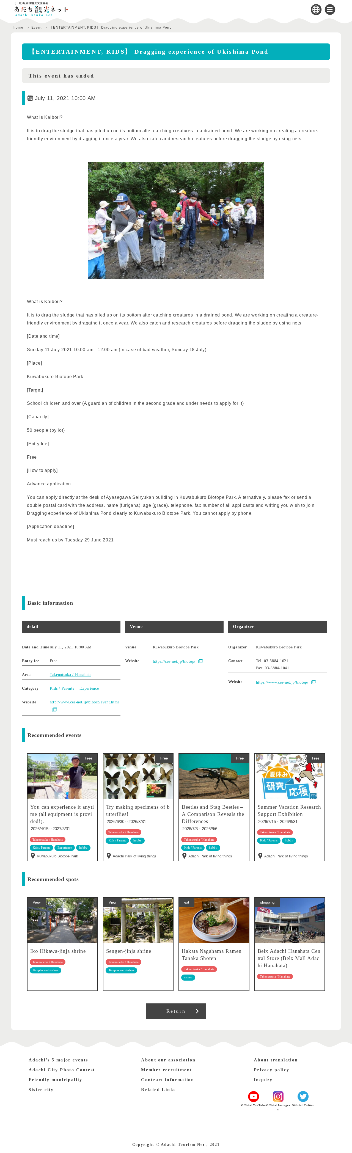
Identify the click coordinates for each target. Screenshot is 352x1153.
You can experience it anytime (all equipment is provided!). (62, 814)
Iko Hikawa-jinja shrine (58, 951)
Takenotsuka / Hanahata (70, 675)
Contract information (167, 1079)
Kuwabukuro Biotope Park (57, 856)
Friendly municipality (55, 1079)
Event (36, 27)
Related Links (158, 1089)
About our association (168, 1060)
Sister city (41, 1089)
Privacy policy (272, 1069)
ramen (188, 977)
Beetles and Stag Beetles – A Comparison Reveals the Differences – (213, 814)
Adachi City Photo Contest (62, 1069)
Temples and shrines (45, 970)
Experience (89, 688)
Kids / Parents (62, 688)
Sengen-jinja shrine (129, 951)
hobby (137, 840)
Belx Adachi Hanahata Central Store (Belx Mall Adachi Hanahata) (289, 958)
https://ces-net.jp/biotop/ (174, 661)
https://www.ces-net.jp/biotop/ (282, 682)
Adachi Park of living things (134, 856)
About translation (276, 1060)
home (18, 27)
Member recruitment (166, 1069)
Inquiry (263, 1079)
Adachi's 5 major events (58, 1060)
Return (176, 1011)
